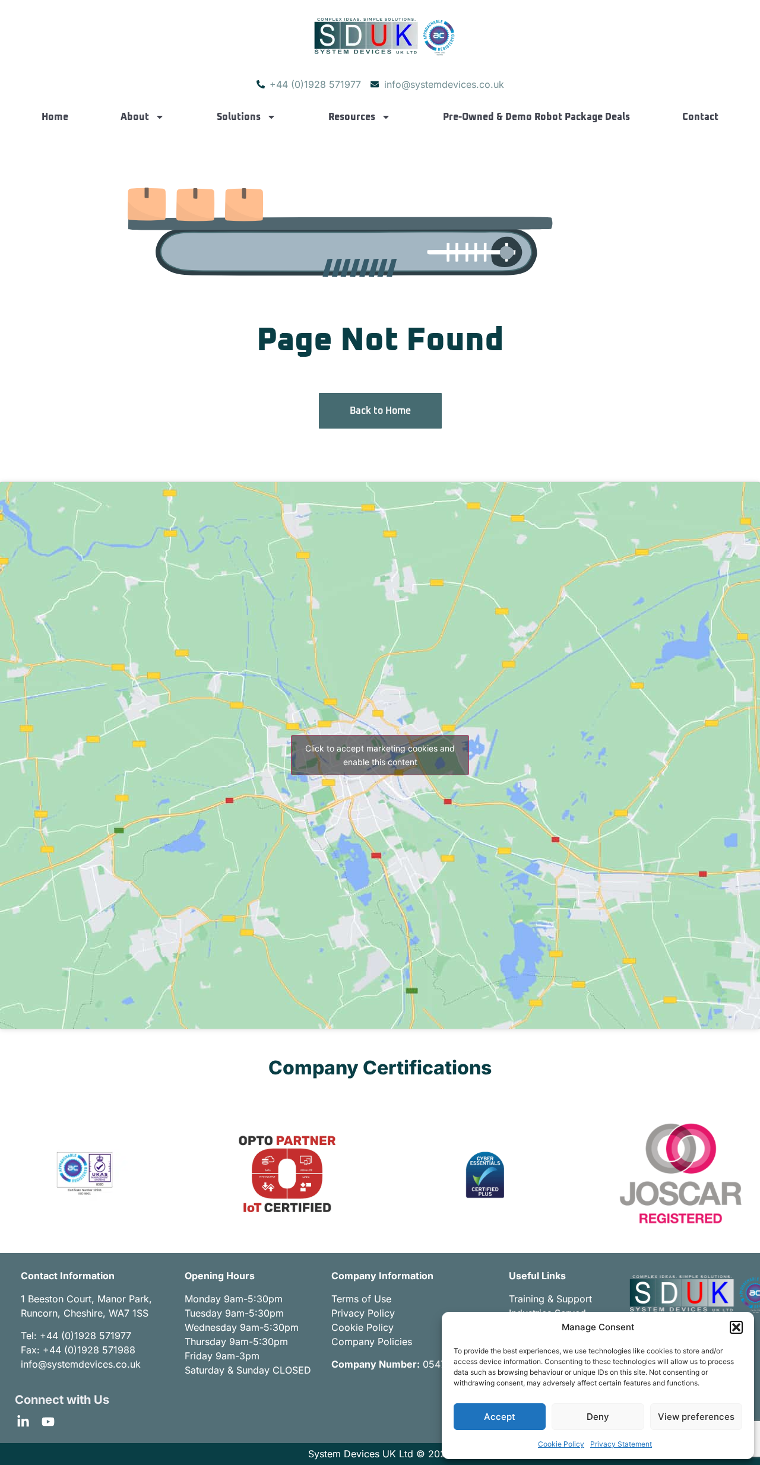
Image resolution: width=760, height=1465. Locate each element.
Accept (499, 1416)
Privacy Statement (621, 1443)
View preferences (696, 1416)
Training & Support (550, 1299)
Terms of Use (361, 1299)
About (135, 117)
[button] (736, 1327)
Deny (598, 1416)
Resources (351, 117)
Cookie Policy (561, 1443)
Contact (700, 117)
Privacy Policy (363, 1313)
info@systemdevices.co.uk (81, 1364)
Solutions (239, 117)
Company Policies (371, 1341)
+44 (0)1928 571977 (85, 1336)
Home (55, 117)
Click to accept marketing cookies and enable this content (380, 755)
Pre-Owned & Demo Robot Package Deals (536, 117)
